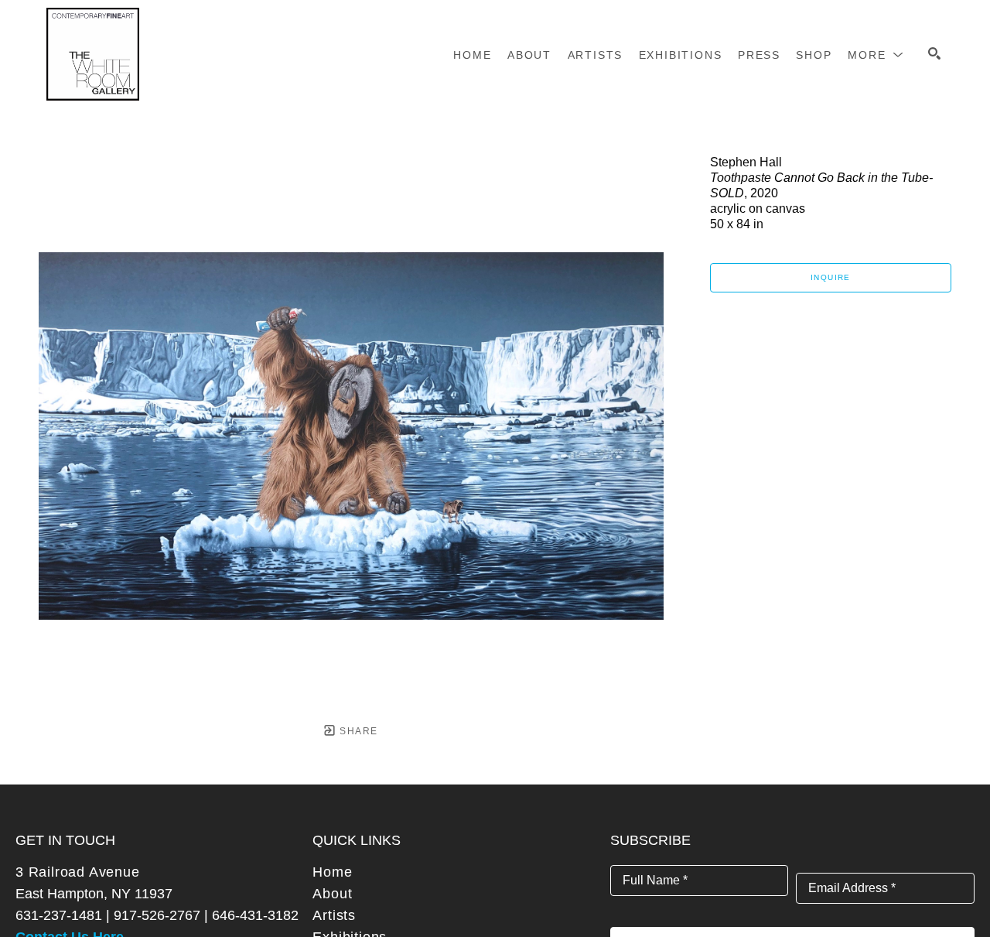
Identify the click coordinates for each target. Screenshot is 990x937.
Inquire (831, 277)
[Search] (934, 53)
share (356, 731)
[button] (876, 55)
